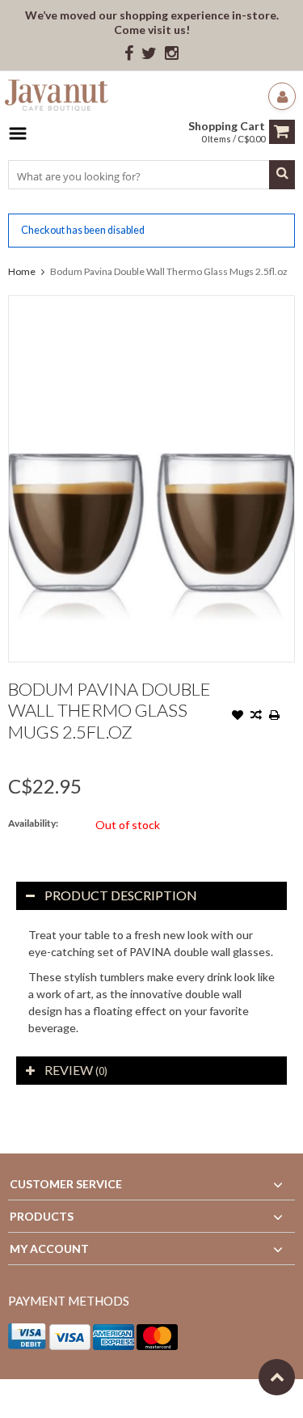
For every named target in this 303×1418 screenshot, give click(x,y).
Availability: (33, 823)
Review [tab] (75, 1069)
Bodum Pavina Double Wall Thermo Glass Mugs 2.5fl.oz (169, 271)
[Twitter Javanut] (149, 53)
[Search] (282, 174)
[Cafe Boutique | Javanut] (56, 97)
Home (22, 271)
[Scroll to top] (277, 1377)
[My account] (282, 96)
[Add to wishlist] (237, 716)
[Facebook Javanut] (128, 53)
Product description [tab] (120, 895)
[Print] (274, 716)
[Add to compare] (256, 716)
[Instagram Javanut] (172, 53)
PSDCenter (219, 1398)
